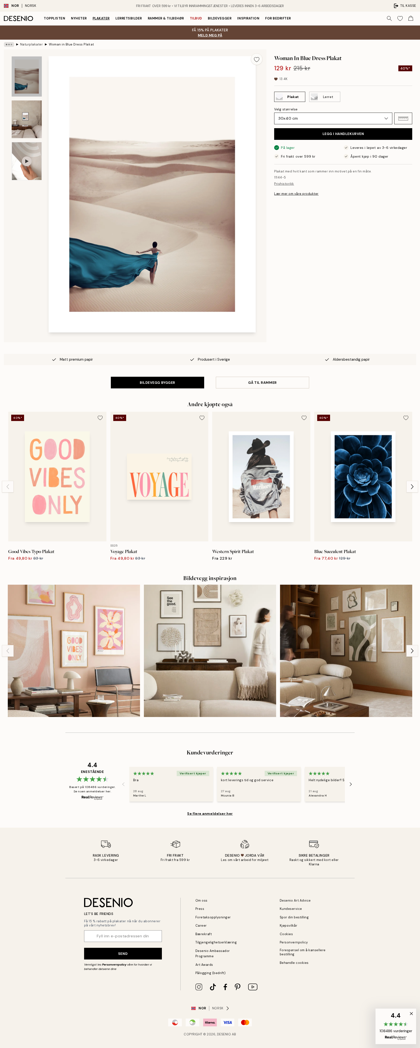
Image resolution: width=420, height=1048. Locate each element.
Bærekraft (203, 934)
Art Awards (204, 965)
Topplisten (54, 18)
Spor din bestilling (294, 917)
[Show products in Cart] (410, 18)
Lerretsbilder (128, 18)
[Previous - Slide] (8, 487)
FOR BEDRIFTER (278, 18)
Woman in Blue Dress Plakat (71, 44)
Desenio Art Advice (295, 900)
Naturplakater (31, 44)
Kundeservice (291, 909)
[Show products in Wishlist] (400, 18)
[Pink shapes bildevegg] (74, 651)
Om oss (201, 900)
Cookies (286, 934)
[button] (403, 118)
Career (201, 925)
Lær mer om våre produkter (296, 194)
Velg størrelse (286, 109)
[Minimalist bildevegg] (346, 651)
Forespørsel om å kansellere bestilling (303, 952)
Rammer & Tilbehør (166, 18)
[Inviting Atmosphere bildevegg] (210, 651)
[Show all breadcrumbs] (9, 44)
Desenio (224, 1034)
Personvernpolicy (114, 965)
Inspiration (248, 18)
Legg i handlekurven (343, 134)
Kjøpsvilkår (289, 925)
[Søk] (389, 18)
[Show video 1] (27, 161)
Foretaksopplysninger (213, 917)
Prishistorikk (284, 184)
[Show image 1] (27, 76)
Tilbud (196, 18)
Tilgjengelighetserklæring (216, 942)
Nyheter (79, 18)
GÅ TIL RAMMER (262, 382)
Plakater (101, 18)
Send (123, 953)
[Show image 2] (27, 119)
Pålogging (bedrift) (210, 973)
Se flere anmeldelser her (210, 813)
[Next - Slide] (412, 487)
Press (199, 909)
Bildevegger (220, 18)
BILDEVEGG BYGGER (157, 382)
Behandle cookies (294, 963)
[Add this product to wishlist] (256, 59)
